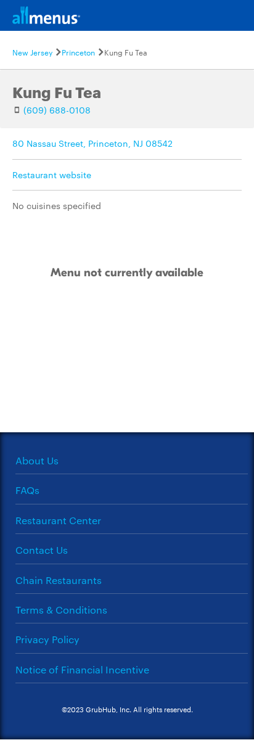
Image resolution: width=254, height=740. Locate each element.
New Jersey (32, 51)
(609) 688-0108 (57, 110)
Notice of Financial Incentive (82, 669)
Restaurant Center (58, 520)
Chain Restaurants (58, 580)
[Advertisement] (127, 367)
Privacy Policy (47, 639)
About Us (37, 460)
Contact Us (41, 549)
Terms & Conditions (61, 609)
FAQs (27, 489)
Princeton (78, 51)
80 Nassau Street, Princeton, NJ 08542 (92, 143)
